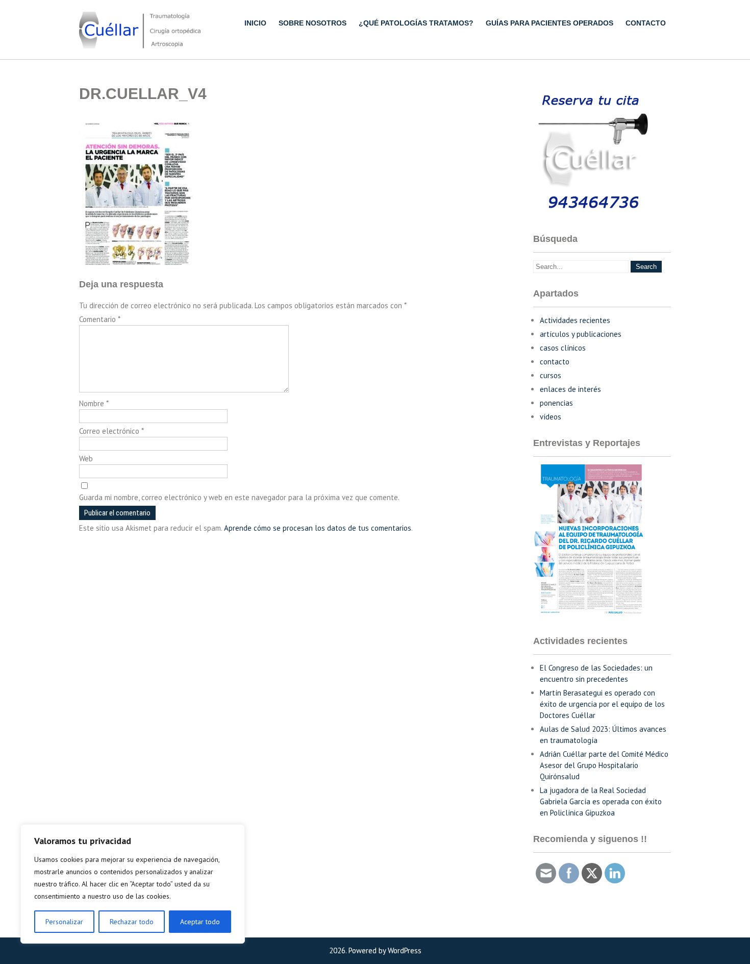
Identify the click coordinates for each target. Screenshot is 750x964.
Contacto (646, 23)
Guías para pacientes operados (549, 23)
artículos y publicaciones (580, 334)
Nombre (94, 403)
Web (86, 458)
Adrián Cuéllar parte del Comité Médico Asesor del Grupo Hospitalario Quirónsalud (604, 765)
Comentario (99, 319)
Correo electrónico (111, 431)
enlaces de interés (570, 389)
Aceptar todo (200, 921)
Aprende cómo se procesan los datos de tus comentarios (317, 528)
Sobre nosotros (312, 23)
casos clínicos (563, 348)
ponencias (556, 403)
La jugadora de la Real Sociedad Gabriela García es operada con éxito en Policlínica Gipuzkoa (601, 801)
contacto (554, 361)
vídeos (550, 417)
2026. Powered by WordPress (375, 950)
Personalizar (64, 921)
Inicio (255, 23)
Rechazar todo (132, 921)
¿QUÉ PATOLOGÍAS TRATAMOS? (416, 23)
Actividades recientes (575, 320)
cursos (550, 375)
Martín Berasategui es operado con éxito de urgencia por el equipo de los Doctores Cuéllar (602, 704)
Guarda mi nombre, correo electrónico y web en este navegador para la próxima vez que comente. (239, 497)
